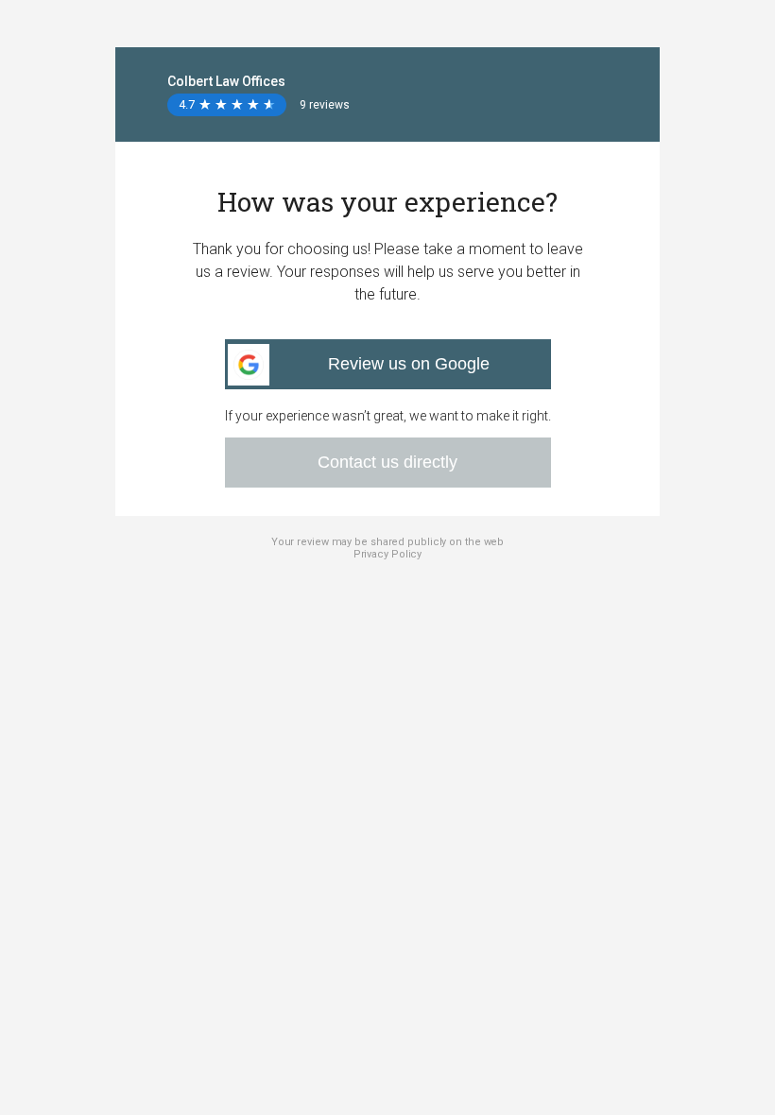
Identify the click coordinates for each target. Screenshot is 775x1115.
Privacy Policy (387, 554)
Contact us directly (387, 462)
